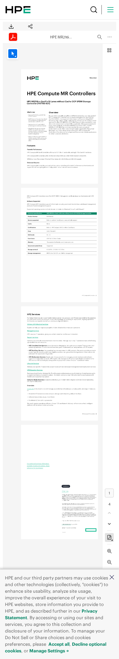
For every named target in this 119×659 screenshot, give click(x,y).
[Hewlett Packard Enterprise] (18, 10)
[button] (112, 577)
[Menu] (110, 10)
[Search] (93, 10)
